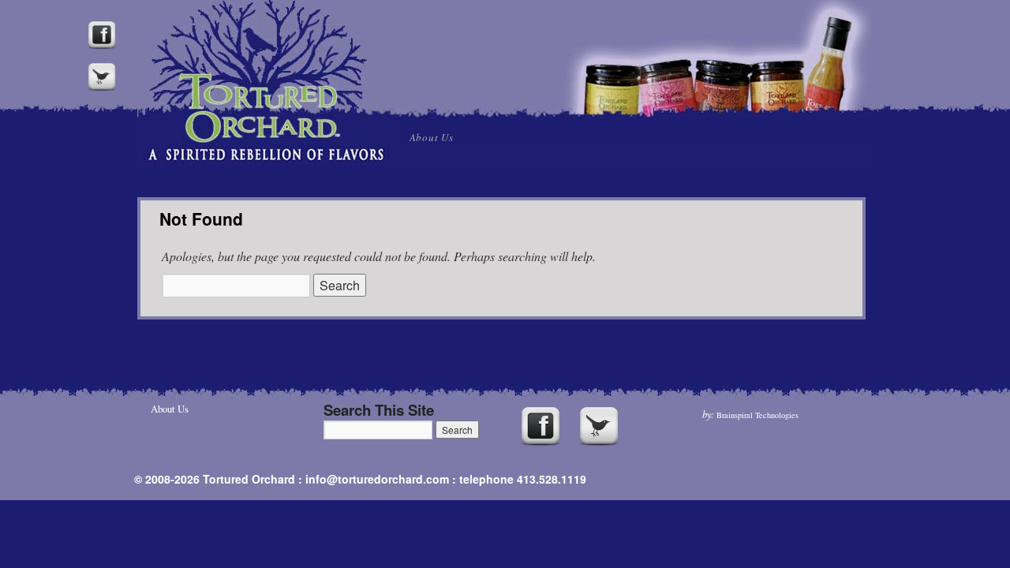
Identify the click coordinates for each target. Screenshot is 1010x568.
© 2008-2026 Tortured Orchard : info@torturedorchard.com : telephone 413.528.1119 (360, 479)
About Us (432, 137)
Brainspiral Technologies (757, 414)
